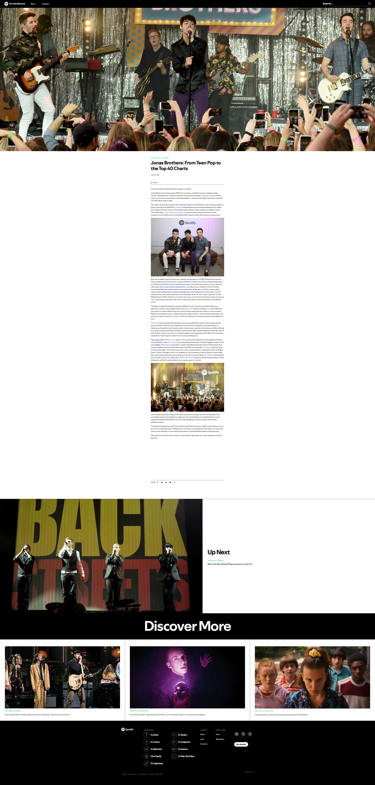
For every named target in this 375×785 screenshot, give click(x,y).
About (202, 734)
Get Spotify (242, 744)
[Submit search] (368, 3)
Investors (204, 744)
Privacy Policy (142, 774)
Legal (123, 774)
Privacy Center (131, 774)
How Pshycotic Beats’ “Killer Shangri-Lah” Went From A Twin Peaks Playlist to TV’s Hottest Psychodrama (167, 715)
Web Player (220, 739)
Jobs (202, 739)
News (33, 4)
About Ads (158, 774)
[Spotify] (14, 4)
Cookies (151, 774)
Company (45, 4)
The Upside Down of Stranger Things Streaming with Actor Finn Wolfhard (281, 715)
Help (217, 734)
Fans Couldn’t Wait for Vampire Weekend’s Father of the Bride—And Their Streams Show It (37, 715)
